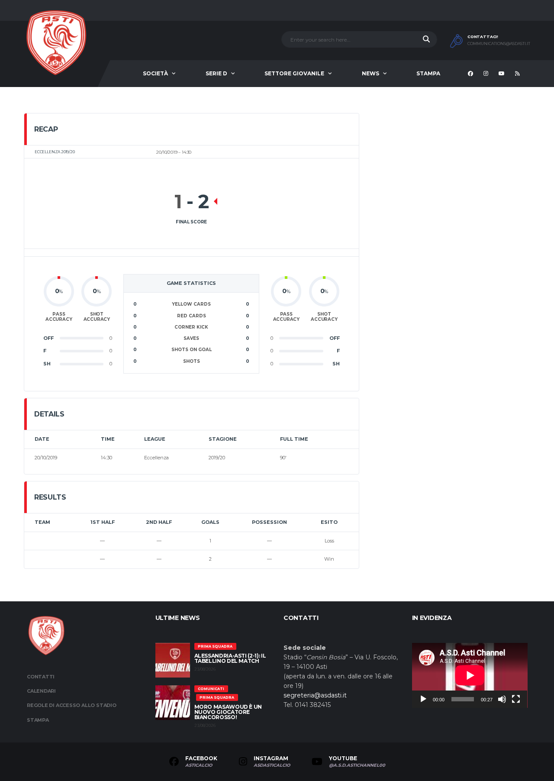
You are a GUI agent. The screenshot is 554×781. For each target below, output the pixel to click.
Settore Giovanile (294, 73)
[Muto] (502, 699)
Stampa (428, 73)
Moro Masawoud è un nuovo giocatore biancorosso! (228, 712)
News (370, 73)
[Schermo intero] (516, 699)
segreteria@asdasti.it (315, 695)
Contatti (41, 677)
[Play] (423, 699)
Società (155, 73)
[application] (470, 675)
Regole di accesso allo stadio (71, 705)
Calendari (41, 691)
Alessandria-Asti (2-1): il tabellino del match (230, 658)
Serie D (216, 73)
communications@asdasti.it (498, 44)
